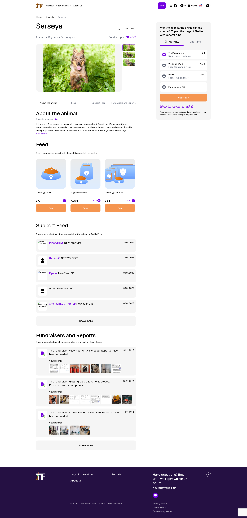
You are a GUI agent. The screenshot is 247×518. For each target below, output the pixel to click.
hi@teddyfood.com (164, 487)
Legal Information (81, 474)
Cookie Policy (159, 507)
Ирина (53, 273)
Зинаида (54, 257)
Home (39, 17)
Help (162, 6)
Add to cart (183, 97)
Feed (51, 208)
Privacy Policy (160, 503)
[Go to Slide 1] (128, 47)
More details (41, 134)
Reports (117, 474)
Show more (86, 320)
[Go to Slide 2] (128, 55)
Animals (50, 5)
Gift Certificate (63, 5)
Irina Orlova (56, 242)
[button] (79, 68)
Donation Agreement (163, 511)
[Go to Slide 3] (128, 62)
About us (77, 5)
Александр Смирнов (62, 303)
